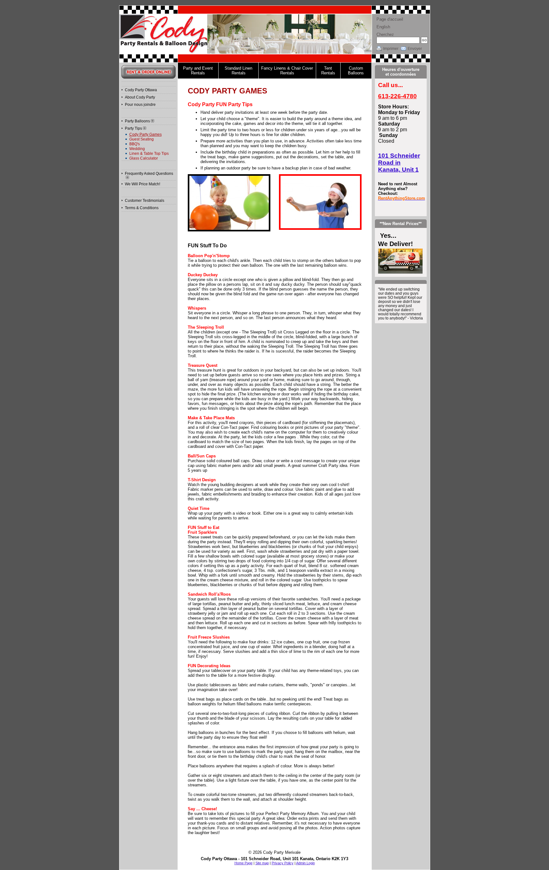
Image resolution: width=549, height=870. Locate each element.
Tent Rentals (328, 70)
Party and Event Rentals (198, 70)
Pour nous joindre (140, 104)
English (383, 26)
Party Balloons (137, 121)
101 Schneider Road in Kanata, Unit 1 (399, 162)
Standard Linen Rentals (238, 70)
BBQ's (134, 144)
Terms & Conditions (142, 208)
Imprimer (390, 48)
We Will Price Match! (142, 184)
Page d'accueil (389, 19)
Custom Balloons (356, 70)
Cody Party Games (145, 134)
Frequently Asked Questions (149, 173)
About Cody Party (140, 97)
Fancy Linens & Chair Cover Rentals (287, 70)
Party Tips (133, 128)
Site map (262, 863)
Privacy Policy (283, 863)
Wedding (137, 149)
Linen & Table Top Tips (149, 153)
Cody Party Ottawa (141, 90)
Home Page (243, 863)
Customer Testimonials (144, 200)
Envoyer (415, 48)
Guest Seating (141, 139)
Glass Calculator (143, 158)
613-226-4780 (397, 96)
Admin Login (305, 863)
